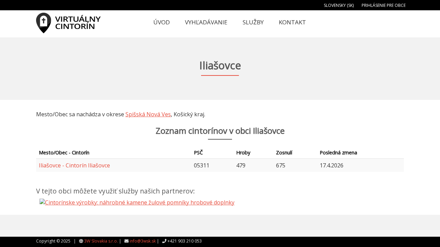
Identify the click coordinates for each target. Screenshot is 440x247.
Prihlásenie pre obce (384, 5)
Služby (253, 22)
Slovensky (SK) (339, 5)
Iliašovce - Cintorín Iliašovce (74, 165)
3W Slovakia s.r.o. (101, 241)
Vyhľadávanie (206, 22)
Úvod (161, 22)
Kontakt (292, 22)
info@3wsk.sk (143, 241)
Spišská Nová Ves (148, 114)
